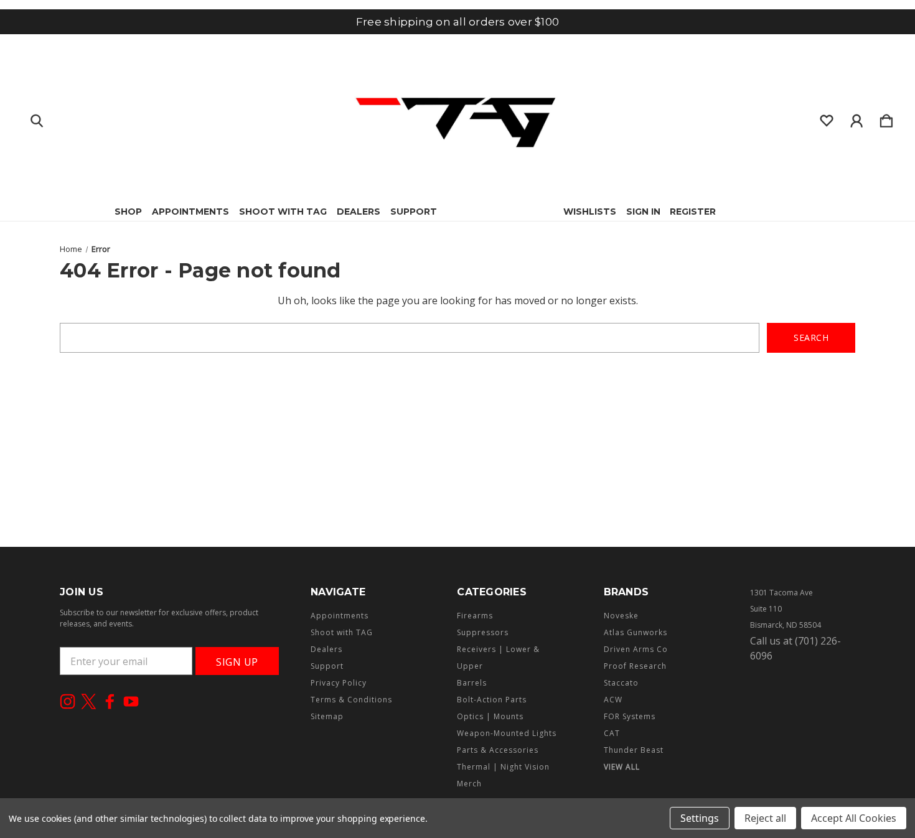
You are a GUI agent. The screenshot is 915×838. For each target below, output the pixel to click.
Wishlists (589, 211)
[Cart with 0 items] (886, 118)
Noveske (621, 615)
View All (622, 766)
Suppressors (483, 632)
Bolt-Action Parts (492, 699)
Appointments (190, 211)
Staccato (621, 682)
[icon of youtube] (131, 701)
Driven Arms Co (636, 649)
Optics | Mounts (490, 716)
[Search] (37, 118)
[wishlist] (827, 118)
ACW (613, 699)
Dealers (358, 211)
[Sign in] (856, 118)
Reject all (765, 818)
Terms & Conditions (351, 699)
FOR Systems (629, 716)
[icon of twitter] (88, 701)
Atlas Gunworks (635, 632)
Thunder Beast (634, 750)
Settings (699, 818)
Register (693, 211)
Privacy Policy (339, 682)
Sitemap (327, 716)
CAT (612, 733)
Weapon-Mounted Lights (506, 733)
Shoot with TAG (283, 211)
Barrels (472, 682)
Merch (469, 783)
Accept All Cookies (853, 818)
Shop (128, 211)
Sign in (643, 211)
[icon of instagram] (67, 701)
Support (413, 211)
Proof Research (635, 666)
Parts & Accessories (497, 750)
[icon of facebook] (110, 701)
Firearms (475, 615)
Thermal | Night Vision (503, 766)
